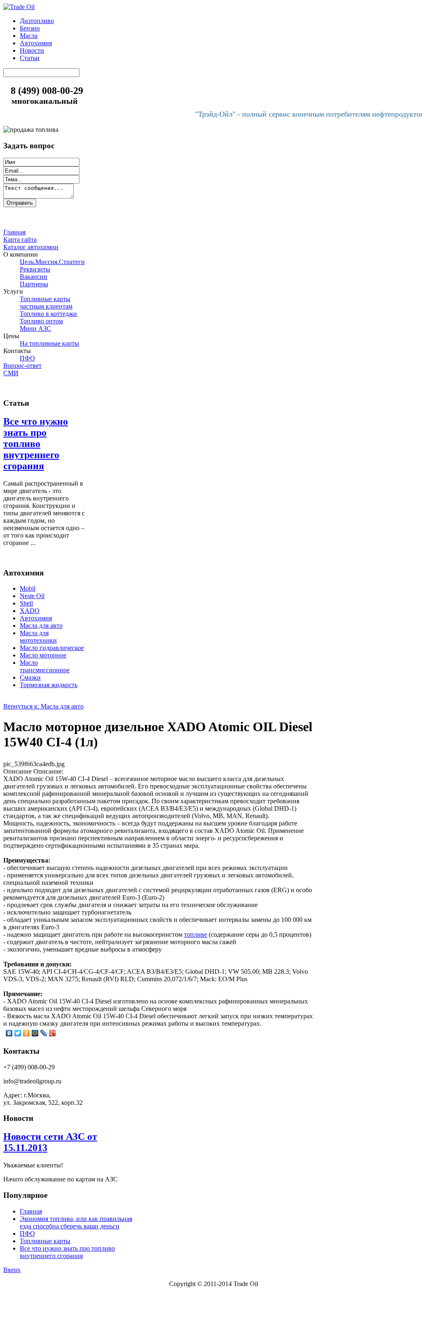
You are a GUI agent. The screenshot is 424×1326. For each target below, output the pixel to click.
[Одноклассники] (26, 1033)
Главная (31, 1211)
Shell (26, 603)
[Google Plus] (52, 1033)
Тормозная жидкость (48, 684)
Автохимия (36, 618)
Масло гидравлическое (52, 647)
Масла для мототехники (38, 636)
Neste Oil (32, 595)
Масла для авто (41, 625)
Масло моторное (43, 655)
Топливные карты (45, 1240)
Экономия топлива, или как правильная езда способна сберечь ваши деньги (76, 1222)
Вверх (12, 1269)
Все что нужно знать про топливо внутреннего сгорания (35, 443)
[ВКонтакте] (9, 1033)
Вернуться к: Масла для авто (43, 706)
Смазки (30, 677)
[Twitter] (18, 1033)
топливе (195, 934)
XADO (30, 610)
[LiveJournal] (44, 1033)
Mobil (27, 588)
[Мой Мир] (35, 1033)
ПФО (27, 1233)
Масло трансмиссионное (45, 666)
